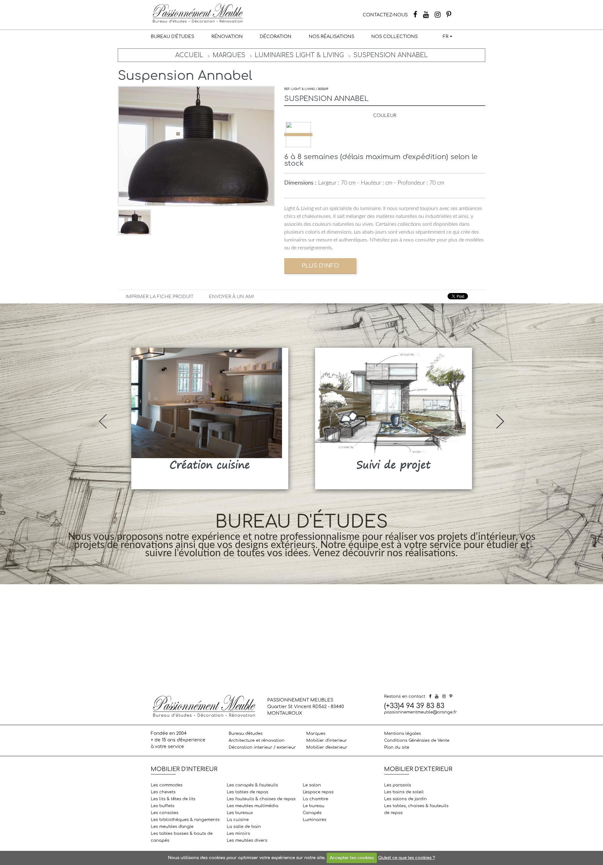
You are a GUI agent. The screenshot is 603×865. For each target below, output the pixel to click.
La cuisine (238, 820)
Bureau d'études (172, 36)
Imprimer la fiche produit (159, 296)
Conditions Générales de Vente (416, 740)
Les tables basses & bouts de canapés (182, 837)
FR (445, 36)
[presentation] (103, 421)
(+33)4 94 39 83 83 (414, 705)
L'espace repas (318, 792)
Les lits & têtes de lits (173, 799)
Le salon (312, 785)
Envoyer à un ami (231, 296)
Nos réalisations (331, 36)
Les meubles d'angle (172, 826)
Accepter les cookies (352, 858)
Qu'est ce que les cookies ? (406, 858)
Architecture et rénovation (257, 740)
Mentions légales (402, 733)
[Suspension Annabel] (134, 222)
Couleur (384, 115)
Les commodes (166, 785)
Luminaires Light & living (299, 55)
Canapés (312, 813)
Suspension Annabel (390, 55)
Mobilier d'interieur (326, 740)
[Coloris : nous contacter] (298, 134)
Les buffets (162, 806)
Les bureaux (240, 813)
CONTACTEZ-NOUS (385, 15)
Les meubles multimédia (252, 806)
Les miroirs (238, 833)
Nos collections (394, 36)
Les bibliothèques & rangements (185, 820)
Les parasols (397, 785)
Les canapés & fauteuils (252, 785)
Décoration (275, 36)
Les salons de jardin (405, 799)
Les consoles (164, 813)
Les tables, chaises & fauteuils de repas (416, 809)
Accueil (189, 55)
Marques (229, 55)
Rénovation (227, 36)
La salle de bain (244, 826)
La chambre (315, 799)
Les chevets (163, 792)
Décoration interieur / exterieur (262, 747)
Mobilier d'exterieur (326, 747)
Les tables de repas (247, 792)
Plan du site (396, 747)
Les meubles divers (247, 840)
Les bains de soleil (404, 792)
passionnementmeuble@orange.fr (420, 712)
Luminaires (314, 820)
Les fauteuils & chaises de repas (261, 799)
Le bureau (313, 806)
